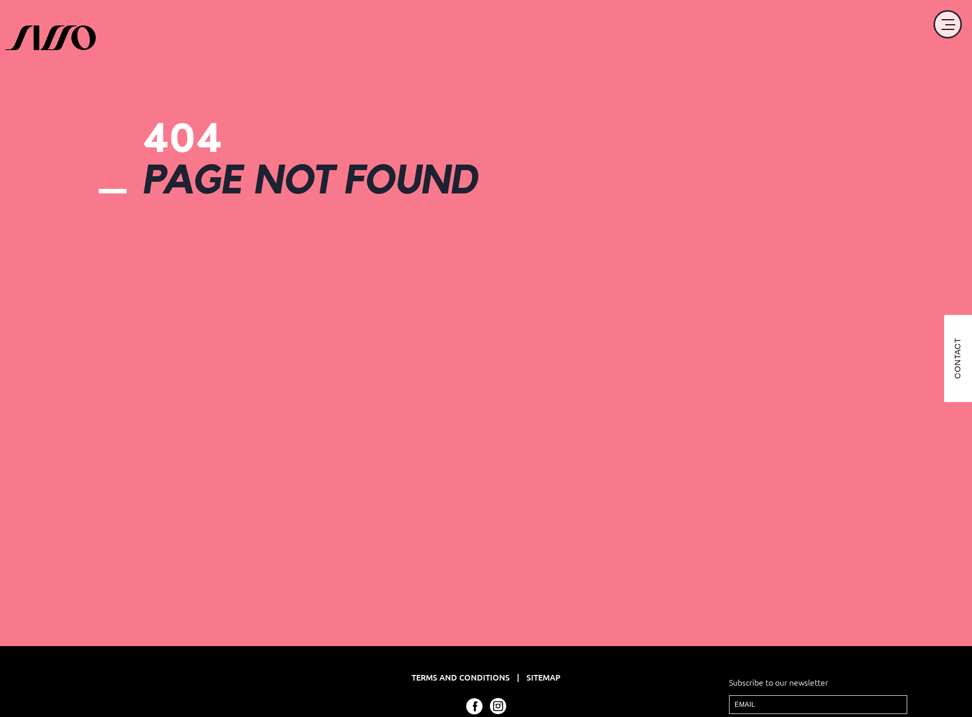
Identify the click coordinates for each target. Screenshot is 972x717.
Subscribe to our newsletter (778, 682)
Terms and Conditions (462, 677)
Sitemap (543, 677)
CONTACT (957, 358)
